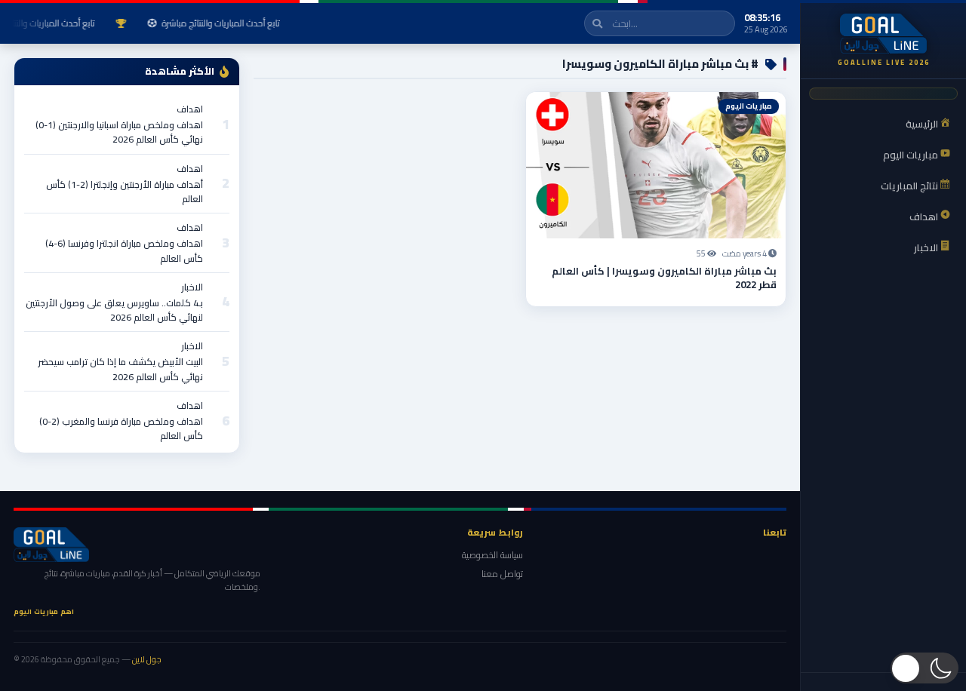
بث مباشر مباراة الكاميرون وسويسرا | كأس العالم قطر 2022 (664, 277)
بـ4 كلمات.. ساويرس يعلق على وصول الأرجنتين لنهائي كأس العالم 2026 (114, 310)
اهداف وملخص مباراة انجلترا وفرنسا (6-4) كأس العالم (124, 250)
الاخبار (192, 287)
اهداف (190, 109)
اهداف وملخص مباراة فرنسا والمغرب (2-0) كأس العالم (121, 428)
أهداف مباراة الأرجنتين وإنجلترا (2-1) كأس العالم (124, 191)
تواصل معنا (502, 573)
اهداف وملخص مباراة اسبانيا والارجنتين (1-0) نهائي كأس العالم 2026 (119, 132)
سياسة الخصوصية (492, 555)
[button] (924, 668)
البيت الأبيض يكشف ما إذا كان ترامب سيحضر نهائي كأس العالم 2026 (120, 369)
